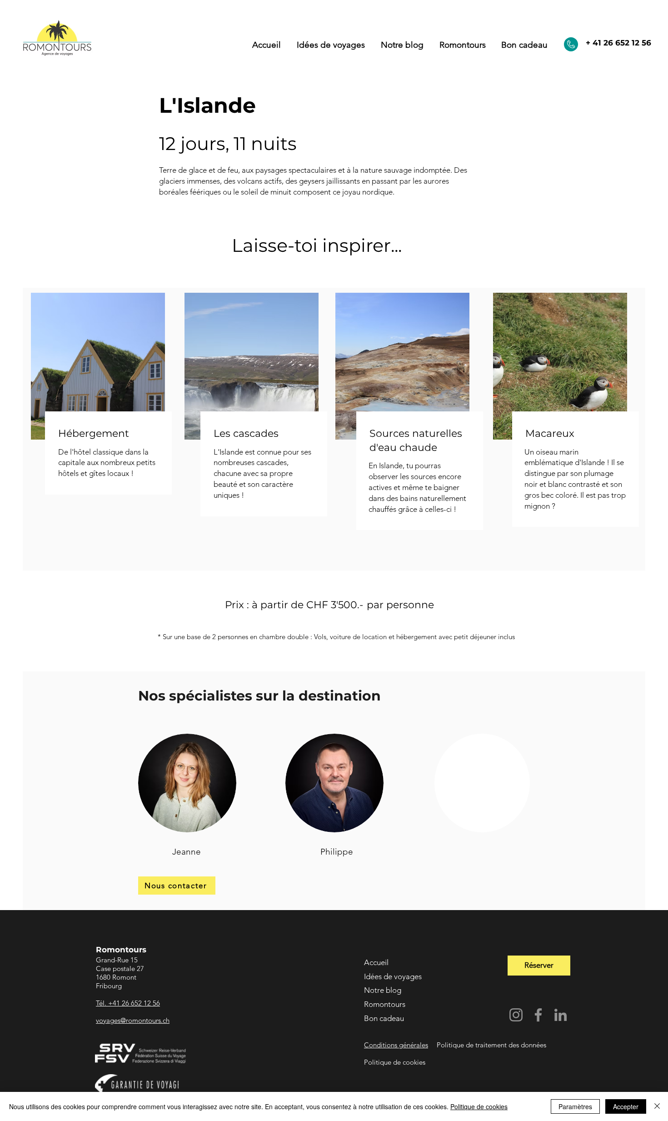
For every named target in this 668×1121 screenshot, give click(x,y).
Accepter (625, 1106)
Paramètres (575, 1106)
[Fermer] (657, 1106)
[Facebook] (538, 1015)
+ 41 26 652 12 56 (618, 42)
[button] (462, 45)
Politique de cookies (479, 1106)
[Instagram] (516, 1015)
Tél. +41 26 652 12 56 (128, 1003)
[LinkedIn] (560, 1015)
